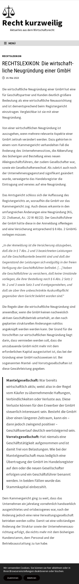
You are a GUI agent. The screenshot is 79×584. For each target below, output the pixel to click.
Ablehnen (31, 577)
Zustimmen (12, 577)
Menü (12, 43)
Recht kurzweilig (32, 23)
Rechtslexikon (11, 56)
